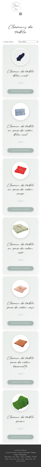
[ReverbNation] (19, 10)
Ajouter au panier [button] (20, 91)
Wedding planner (23, 454)
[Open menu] (20, 14)
